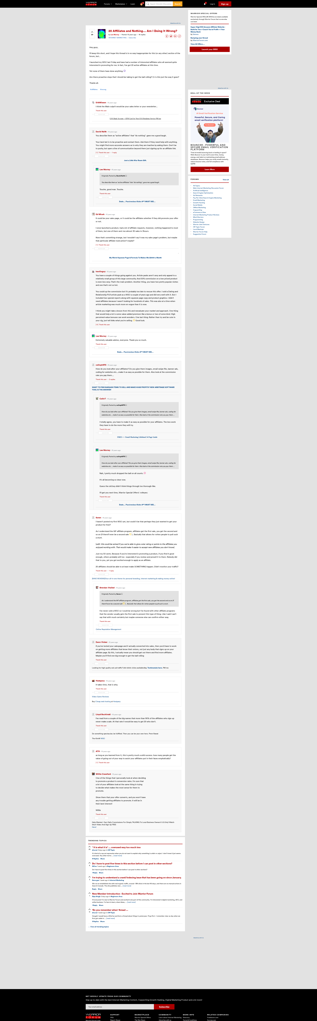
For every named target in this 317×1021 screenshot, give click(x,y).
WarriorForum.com (200, 40)
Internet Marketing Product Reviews (206, 215)
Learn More (210, 169)
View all (226, 179)
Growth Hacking (199, 202)
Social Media (197, 205)
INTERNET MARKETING (118, 38)
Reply (94, 873)
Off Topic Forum (199, 227)
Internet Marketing (117, 880)
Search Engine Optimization (203, 193)
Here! (94, 827)
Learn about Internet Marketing (170, 1017)
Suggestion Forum (199, 234)
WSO (103, 738)
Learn (133, 4)
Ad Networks (198, 195)
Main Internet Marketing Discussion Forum (208, 188)
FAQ (111, 1017)
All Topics (196, 186)
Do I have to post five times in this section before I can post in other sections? (132, 863)
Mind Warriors (198, 217)
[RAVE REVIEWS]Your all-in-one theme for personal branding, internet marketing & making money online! (133, 578)
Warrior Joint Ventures (201, 224)
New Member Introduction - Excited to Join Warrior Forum (122, 893)
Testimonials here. (155, 667)
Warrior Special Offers (143, 1017)
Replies (95, 859)
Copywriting (197, 210)
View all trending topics (98, 926)
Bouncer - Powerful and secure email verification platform (209, 147)
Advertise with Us (175, 23)
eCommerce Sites (199, 212)
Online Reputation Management (108, 629)
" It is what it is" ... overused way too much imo (116, 847)
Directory (186, 1017)
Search (178, 4)
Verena (195, 34)
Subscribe (132, 38)
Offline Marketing (199, 207)
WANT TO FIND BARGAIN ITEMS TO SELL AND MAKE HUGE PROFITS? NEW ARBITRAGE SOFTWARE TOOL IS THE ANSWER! (133, 388)
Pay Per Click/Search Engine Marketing (207, 198)
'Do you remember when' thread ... (110, 909)
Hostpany (116, 701)
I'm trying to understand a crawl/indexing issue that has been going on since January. (136, 877)
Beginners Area (113, 866)
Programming (198, 219)
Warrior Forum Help (200, 232)
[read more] (118, 855)
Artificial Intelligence (200, 190)
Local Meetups (198, 229)
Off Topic (111, 850)
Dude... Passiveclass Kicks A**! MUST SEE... (137, 201)
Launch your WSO (210, 49)
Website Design (198, 222)
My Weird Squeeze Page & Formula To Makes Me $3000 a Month (135, 257)
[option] (210, 135)
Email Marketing (199, 200)
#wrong (103, 89)
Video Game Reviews (100, 696)
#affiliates (94, 89)
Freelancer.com (212, 1017)
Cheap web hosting (103, 701)
